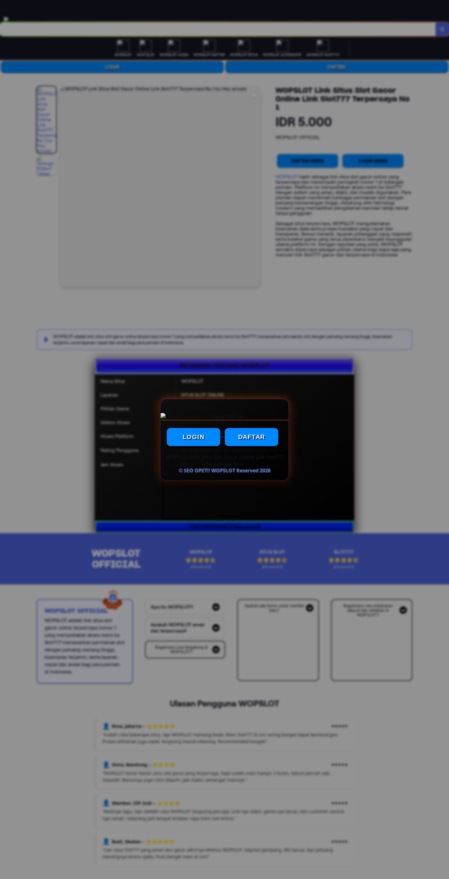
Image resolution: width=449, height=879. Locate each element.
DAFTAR (251, 437)
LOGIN (194, 437)
